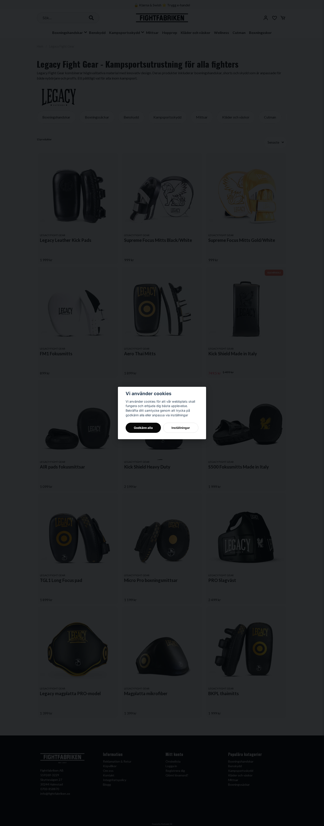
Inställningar (180, 428)
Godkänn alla (143, 428)
